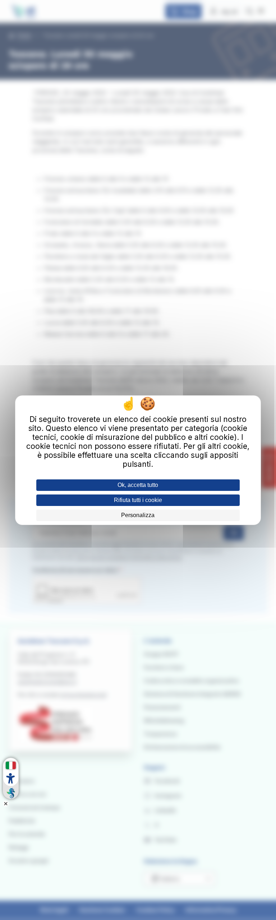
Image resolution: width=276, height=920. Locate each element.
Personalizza (138, 515)
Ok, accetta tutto (138, 485)
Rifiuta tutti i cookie (138, 500)
